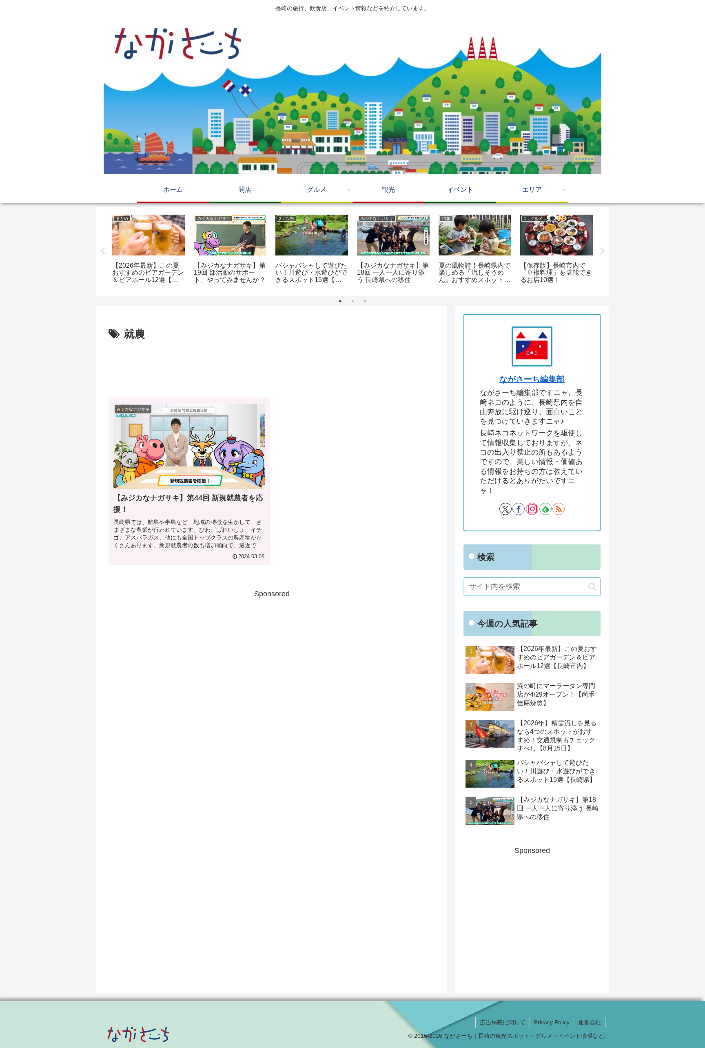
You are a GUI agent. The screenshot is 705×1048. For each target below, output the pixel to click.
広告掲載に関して (502, 1022)
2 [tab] (352, 301)
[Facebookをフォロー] (518, 509)
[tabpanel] (148, 250)
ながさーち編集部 (532, 379)
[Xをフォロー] (505, 509)
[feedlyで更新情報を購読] (545, 509)
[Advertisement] (272, 366)
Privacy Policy (552, 1022)
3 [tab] (365, 301)
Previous (102, 251)
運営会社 (589, 1022)
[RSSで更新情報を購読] (558, 509)
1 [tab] (340, 301)
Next (603, 251)
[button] (592, 586)
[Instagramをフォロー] (532, 509)
